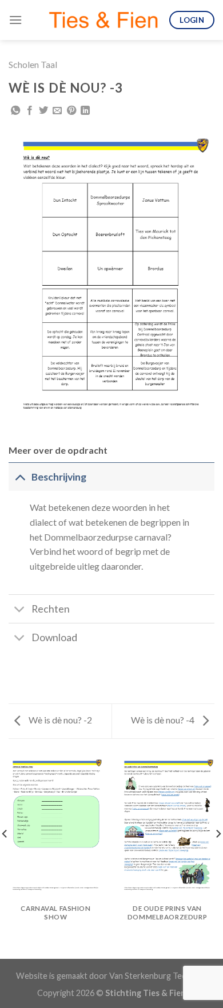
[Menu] (15, 20)
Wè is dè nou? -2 (59, 719)
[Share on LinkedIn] (85, 111)
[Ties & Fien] (103, 20)
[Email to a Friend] (57, 111)
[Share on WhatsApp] (15, 111)
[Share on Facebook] (29, 111)
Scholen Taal (33, 64)
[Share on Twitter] (43, 111)
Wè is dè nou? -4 (163, 719)
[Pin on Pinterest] (71, 111)
